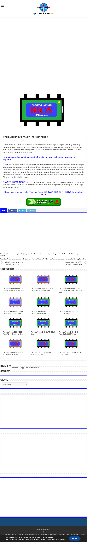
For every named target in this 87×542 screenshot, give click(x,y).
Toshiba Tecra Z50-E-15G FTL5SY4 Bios (68, 312)
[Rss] (43, 532)
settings (62, 539)
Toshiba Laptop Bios (11, 141)
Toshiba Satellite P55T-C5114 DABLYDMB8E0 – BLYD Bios (14, 290)
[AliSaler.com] (43, 8)
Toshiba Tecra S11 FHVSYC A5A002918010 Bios (14, 262)
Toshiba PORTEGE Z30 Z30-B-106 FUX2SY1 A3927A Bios (42, 290)
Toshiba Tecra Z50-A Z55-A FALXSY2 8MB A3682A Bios (13, 333)
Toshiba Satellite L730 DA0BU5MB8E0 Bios (39, 312)
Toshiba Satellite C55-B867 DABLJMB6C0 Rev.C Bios (13, 312)
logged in (24, 368)
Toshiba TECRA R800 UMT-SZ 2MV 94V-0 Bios (42, 354)
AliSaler (47, 529)
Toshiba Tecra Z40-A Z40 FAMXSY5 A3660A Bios (73, 262)
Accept (74, 538)
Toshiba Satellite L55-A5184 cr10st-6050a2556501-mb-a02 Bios (70, 291)
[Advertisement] (43, 36)
